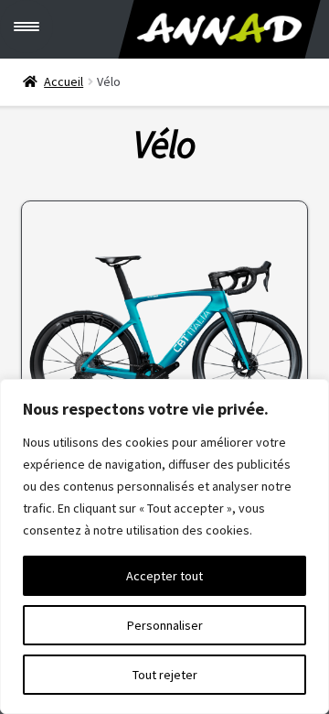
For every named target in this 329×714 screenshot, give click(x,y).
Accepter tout (164, 576)
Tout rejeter (165, 674)
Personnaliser (165, 625)
